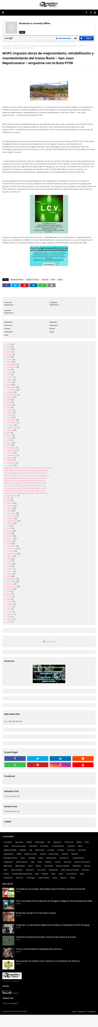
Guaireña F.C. (64, 858)
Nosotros (82, 1011)
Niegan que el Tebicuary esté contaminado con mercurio (28, 468)
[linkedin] (60, 758)
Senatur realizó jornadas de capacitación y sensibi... (25, 478)
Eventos (7, 328)
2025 (9, 349)
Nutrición (87, 866)
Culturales (8, 322)
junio (9, 352)
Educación (54, 325)
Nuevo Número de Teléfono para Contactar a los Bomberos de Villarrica (48, 961)
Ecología (60, 850)
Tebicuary (19, 878)
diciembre (11, 364)
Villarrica (63, 878)
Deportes (53, 322)
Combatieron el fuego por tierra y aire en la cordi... (25, 485)
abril (9, 347)
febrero (10, 379)
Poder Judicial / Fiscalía (70, 870)
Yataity (72, 878)
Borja (87, 842)
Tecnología (30, 878)
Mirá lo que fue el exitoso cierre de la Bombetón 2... (25, 480)
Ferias (23, 858)
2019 (9, 511)
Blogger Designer (9, 1011)
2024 (9, 362)
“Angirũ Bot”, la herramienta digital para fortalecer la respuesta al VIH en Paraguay (53, 925)
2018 (9, 543)
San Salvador (71, 874)
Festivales (31, 858)
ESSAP (19, 854)
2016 (9, 609)
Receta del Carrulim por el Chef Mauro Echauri (36, 913)
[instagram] (91, 12)
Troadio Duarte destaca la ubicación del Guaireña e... (26, 493)
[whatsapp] (15, 764)
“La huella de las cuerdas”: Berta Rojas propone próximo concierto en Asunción (50, 889)
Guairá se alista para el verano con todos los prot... (25, 490)
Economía (8, 325)
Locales (58, 862)
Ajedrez (29, 842)
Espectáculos (9, 854)
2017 (9, 576)
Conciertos (33, 846)
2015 (9, 617)
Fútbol (41, 858)
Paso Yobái (41, 870)
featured (74, 854)
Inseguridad (8, 862)
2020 (9, 460)
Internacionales (21, 862)
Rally (37, 874)
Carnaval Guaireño (19, 846)
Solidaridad (8, 878)
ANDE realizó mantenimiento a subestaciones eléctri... (26, 470)
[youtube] (95, 12)
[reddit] (83, 758)
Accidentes (8, 842)
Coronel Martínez (58, 846)
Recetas (45, 874)
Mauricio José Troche (82, 862)
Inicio (4, 46)
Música (52, 328)
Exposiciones (53, 854)
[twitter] (38, 758)
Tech (6, 335)
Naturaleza (8, 332)
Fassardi (45, 280)
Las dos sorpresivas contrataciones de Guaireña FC (25, 473)
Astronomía (69, 842)
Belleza (79, 842)
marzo (10, 359)
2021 (9, 445)
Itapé (32, 862)
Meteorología (20, 866)
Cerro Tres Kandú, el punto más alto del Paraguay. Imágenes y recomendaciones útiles (54, 901)
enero (9, 382)
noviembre (11, 367)
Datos (80, 846)
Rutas (10, 46)
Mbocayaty (8, 866)
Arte (48, 842)
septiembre (12, 395)
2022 (9, 417)
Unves (55, 878)
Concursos (44, 846)
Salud (52, 332)
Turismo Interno (43, 878)
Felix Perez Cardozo (10, 858)
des (30, 850)
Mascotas (67, 862)
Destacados (39, 850)
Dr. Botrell (51, 850)
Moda (30, 866)
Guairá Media (22, 1011)
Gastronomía (51, 858)
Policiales (85, 870)
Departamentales (16, 280)
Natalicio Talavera (62, 866)
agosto (10, 397)
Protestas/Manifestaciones (22, 874)
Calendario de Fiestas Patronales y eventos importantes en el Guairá (46, 937)
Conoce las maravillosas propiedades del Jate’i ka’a (39, 949)
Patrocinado (53, 870)
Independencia (78, 858)
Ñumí (53, 280)
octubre (10, 392)
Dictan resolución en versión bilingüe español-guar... (26, 488)
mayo (9, 354)
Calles (6, 846)
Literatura (48, 862)
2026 (9, 344)
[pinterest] (38, 764)
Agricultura (19, 842)
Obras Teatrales (16, 870)
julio (9, 369)
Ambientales (39, 842)
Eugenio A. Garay (32, 280)
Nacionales (48, 866)
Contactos (91, 1011)
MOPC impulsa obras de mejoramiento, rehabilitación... (27, 475)
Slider (82, 874)
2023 (9, 385)
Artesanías (57, 842)
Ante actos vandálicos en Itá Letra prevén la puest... (25, 483)
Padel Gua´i (30, 870)
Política (6, 874)
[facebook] (86, 12)
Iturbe (40, 862)
